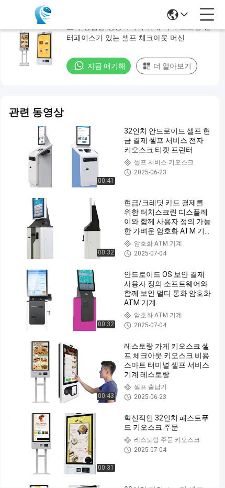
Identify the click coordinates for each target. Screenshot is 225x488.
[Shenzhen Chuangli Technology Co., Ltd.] (42, 14)
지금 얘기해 (106, 66)
